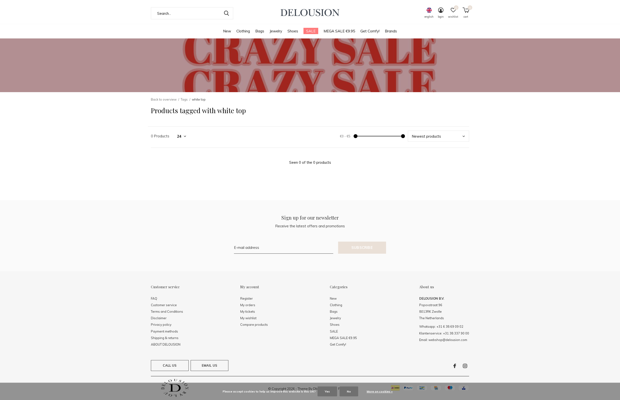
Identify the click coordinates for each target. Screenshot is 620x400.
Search (226, 13)
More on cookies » (380, 391)
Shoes (292, 31)
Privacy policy (161, 324)
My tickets (247, 311)
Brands (391, 31)
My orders (247, 305)
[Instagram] (465, 366)
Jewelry (276, 31)
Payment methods (164, 331)
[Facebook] (454, 366)
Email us (209, 365)
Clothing (243, 31)
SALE (311, 31)
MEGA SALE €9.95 (339, 31)
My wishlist (248, 318)
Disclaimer (159, 318)
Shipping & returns (164, 338)
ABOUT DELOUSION (165, 344)
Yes (327, 391)
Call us (170, 365)
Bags (259, 31)
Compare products (254, 324)
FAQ (154, 298)
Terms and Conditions (167, 311)
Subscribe (362, 247)
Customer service (164, 305)
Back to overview (164, 99)
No (349, 391)
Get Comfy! (370, 31)
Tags (184, 99)
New (227, 31)
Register (246, 298)
